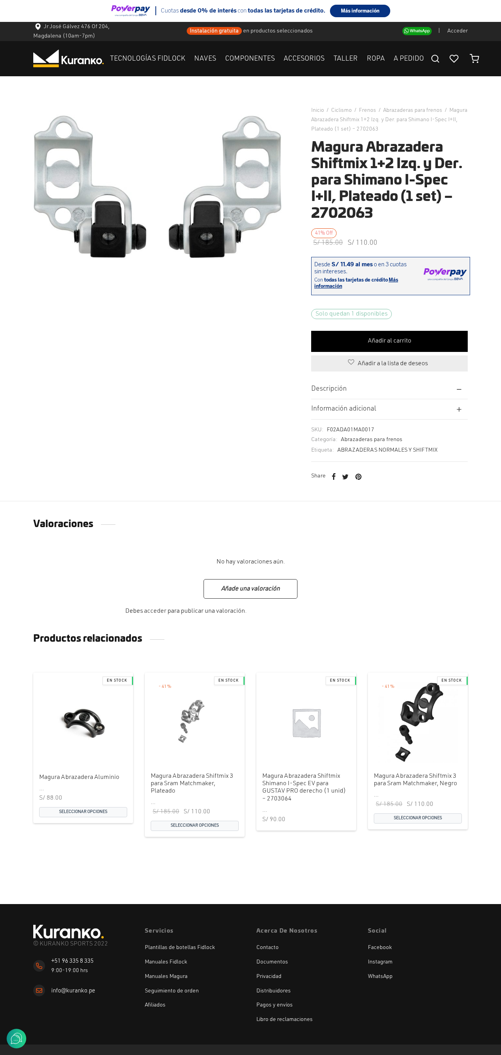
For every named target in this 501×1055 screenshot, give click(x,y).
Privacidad (268, 976)
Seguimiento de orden (172, 991)
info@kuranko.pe (73, 991)
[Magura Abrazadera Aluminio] (83, 722)
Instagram (380, 962)
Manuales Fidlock (166, 962)
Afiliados (155, 1005)
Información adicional (343, 408)
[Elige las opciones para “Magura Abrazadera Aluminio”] (70, 748)
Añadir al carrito (389, 341)
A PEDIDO (409, 58)
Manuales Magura (166, 976)
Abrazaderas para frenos (412, 110)
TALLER (345, 58)
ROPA (376, 58)
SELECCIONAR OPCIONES (83, 812)
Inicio (317, 110)
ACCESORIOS (304, 58)
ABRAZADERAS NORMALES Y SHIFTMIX (387, 450)
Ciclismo (341, 110)
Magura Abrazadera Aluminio (79, 777)
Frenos (367, 110)
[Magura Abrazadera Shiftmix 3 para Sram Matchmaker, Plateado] (195, 722)
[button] (293, 748)
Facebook (380, 947)
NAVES (205, 58)
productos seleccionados (282, 31)
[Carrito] (474, 58)
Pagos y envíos (274, 1005)
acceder (155, 611)
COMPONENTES (250, 58)
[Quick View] (96, 748)
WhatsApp (380, 976)
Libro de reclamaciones (284, 1019)
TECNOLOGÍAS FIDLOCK (147, 58)
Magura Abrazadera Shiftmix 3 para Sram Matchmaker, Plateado (192, 783)
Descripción (329, 389)
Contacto (267, 947)
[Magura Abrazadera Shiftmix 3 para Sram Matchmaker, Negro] (418, 722)
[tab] (389, 389)
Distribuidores (273, 991)
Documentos (272, 962)
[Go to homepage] (68, 931)
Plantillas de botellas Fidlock (180, 947)
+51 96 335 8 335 (72, 961)
